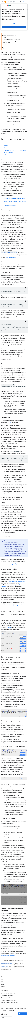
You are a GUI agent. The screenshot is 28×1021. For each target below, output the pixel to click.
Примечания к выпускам (7, 995)
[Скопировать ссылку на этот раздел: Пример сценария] (11, 537)
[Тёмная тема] (25, 288)
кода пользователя (11, 257)
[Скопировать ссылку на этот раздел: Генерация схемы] (11, 417)
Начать (14, 27)
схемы (9, 422)
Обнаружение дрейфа (10, 155)
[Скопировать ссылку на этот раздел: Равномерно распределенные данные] (24, 721)
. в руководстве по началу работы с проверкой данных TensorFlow (13, 563)
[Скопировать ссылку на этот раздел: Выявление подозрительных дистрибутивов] (13, 659)
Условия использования (7, 1008)
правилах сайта (4, 966)
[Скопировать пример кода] (25, 456)
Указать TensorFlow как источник (9, 1002)
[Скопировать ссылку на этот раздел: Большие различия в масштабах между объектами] (9, 910)
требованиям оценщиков (8, 955)
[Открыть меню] (2, 2)
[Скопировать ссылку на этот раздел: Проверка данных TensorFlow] (2, 141)
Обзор (6, 145)
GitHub (2, 981)
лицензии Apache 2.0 (6, 964)
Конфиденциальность (20, 1008)
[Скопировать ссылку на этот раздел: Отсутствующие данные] (16, 818)
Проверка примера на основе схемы (14, 148)
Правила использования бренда (9, 1000)
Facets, (9, 627)
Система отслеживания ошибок (9, 993)
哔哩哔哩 (3, 986)
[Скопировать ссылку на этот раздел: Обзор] (7, 159)
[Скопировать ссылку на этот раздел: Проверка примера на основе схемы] (2, 212)
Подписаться (22, 1013)
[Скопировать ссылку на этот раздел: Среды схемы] (9, 364)
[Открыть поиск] (21, 2)
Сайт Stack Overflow (6, 997)
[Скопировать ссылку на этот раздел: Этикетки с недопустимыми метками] (24, 938)
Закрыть (14, 23)
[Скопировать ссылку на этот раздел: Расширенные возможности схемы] (23, 262)
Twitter (3, 984)
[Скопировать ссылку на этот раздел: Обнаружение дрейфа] (18, 569)
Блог (2, 979)
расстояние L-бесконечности (17, 581)
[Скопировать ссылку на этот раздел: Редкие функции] (11, 273)
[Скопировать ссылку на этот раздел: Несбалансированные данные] (20, 674)
